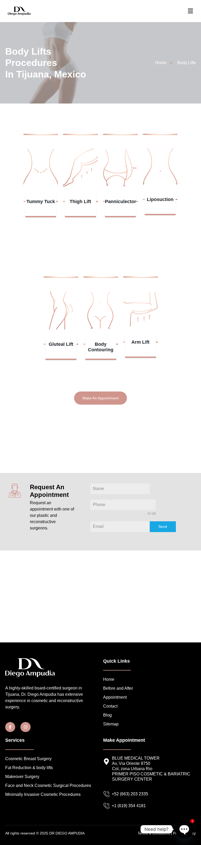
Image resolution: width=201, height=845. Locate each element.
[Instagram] (25, 727)
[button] (190, 11)
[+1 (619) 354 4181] (106, 806)
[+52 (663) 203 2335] (106, 794)
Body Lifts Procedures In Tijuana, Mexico (45, 62)
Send (162, 526)
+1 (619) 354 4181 (129, 805)
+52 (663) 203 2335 (130, 794)
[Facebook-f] (10, 727)
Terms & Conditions (154, 833)
